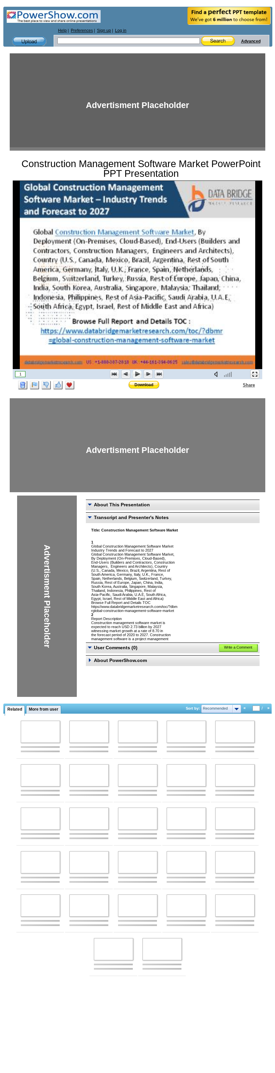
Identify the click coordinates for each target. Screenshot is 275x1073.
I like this (58, 385)
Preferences (82, 30)
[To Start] (115, 374)
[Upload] (29, 41)
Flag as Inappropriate (34, 385)
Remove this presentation (23, 385)
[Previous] (126, 374)
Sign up (104, 30)
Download (143, 384)
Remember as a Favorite (69, 385)
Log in (120, 30)
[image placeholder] (40, 732)
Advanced (251, 41)
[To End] (159, 374)
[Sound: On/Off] (217, 374)
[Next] (148, 374)
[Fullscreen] (255, 374)
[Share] (238, 384)
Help (62, 30)
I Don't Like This (46, 385)
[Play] (137, 374)
